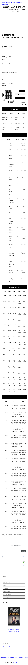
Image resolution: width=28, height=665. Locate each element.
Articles (5, 579)
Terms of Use (13, 657)
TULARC (5, 597)
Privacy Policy (5, 657)
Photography (6, 591)
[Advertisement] (14, 21)
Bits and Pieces (7, 594)
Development (6, 582)
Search (26, 657)
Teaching (5, 588)
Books (5, 585)
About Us (20, 657)
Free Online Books (7, 646)
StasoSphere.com (18, 663)
